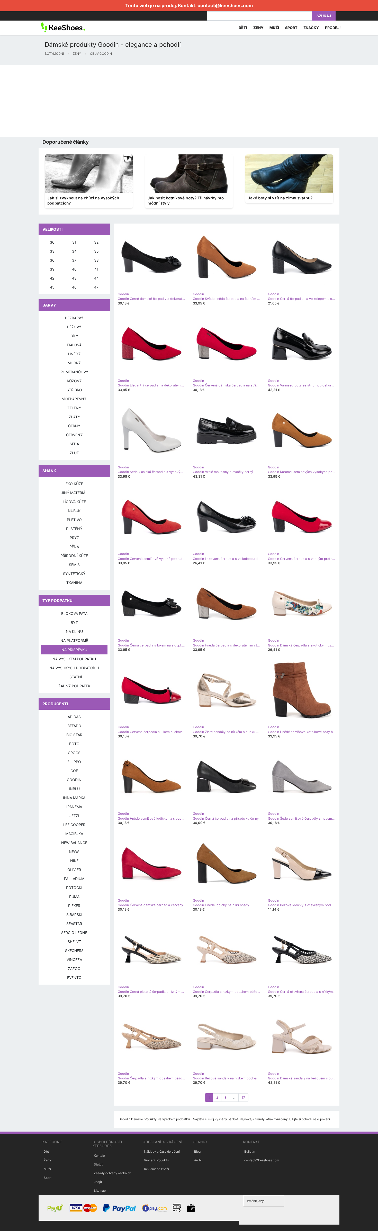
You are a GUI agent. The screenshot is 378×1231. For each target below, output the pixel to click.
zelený (74, 408)
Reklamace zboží (156, 1169)
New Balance (74, 842)
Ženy (47, 1160)
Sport (47, 1178)
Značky (311, 27)
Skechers (74, 950)
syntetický (74, 573)
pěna (74, 546)
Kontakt (99, 1156)
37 (74, 260)
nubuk (74, 510)
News (74, 851)
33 (52, 251)
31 (74, 242)
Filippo (74, 762)
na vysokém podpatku (74, 659)
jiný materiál (74, 492)
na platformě (74, 640)
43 (74, 278)
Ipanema (74, 806)
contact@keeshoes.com (225, 5)
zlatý (74, 417)
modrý (74, 363)
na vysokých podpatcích (74, 668)
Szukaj (324, 16)
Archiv (198, 1160)
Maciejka (74, 833)
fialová (74, 345)
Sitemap (100, 1190)
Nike (74, 860)
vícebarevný (74, 399)
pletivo (74, 519)
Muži (47, 1169)
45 (52, 287)
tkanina (74, 582)
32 (96, 242)
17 (243, 1097)
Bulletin (249, 1151)
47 (96, 287)
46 (74, 287)
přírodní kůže (74, 555)
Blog (197, 1151)
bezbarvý (74, 318)
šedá (74, 444)
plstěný (74, 528)
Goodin (74, 780)
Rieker (74, 905)
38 (96, 260)
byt (74, 622)
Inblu (74, 788)
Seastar (74, 923)
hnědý (74, 354)
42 (52, 278)
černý (74, 426)
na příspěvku (74, 649)
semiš (74, 564)
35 (96, 251)
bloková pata (74, 613)
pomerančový (74, 372)
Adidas (74, 717)
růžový (74, 381)
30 (52, 242)
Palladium (74, 878)
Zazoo (74, 968)
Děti (47, 1151)
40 (74, 269)
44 (96, 278)
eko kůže (74, 484)
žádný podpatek (74, 686)
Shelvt (74, 941)
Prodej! (333, 27)
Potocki (74, 887)
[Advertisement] (154, 101)
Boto (74, 744)
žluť (74, 453)
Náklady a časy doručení (162, 1151)
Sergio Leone (74, 932)
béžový (74, 327)
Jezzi (74, 815)
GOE (74, 771)
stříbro (74, 390)
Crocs (74, 753)
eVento (74, 977)
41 (96, 269)
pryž (74, 537)
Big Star (74, 735)
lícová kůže (74, 501)
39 (52, 269)
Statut (98, 1164)
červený (74, 435)
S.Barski (74, 914)
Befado (74, 726)
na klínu (74, 631)
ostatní (74, 677)
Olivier (74, 869)
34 (74, 251)
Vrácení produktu (156, 1160)
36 (52, 260)
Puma (74, 896)
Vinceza (74, 959)
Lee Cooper (74, 824)
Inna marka (74, 797)
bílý (74, 336)
